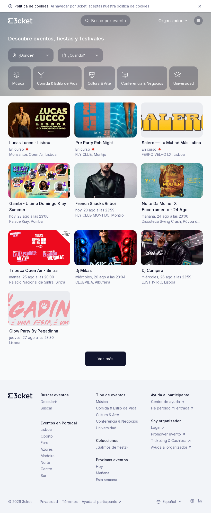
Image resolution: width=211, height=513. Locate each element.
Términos (70, 501)
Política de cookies (133, 6)
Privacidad (49, 501)
